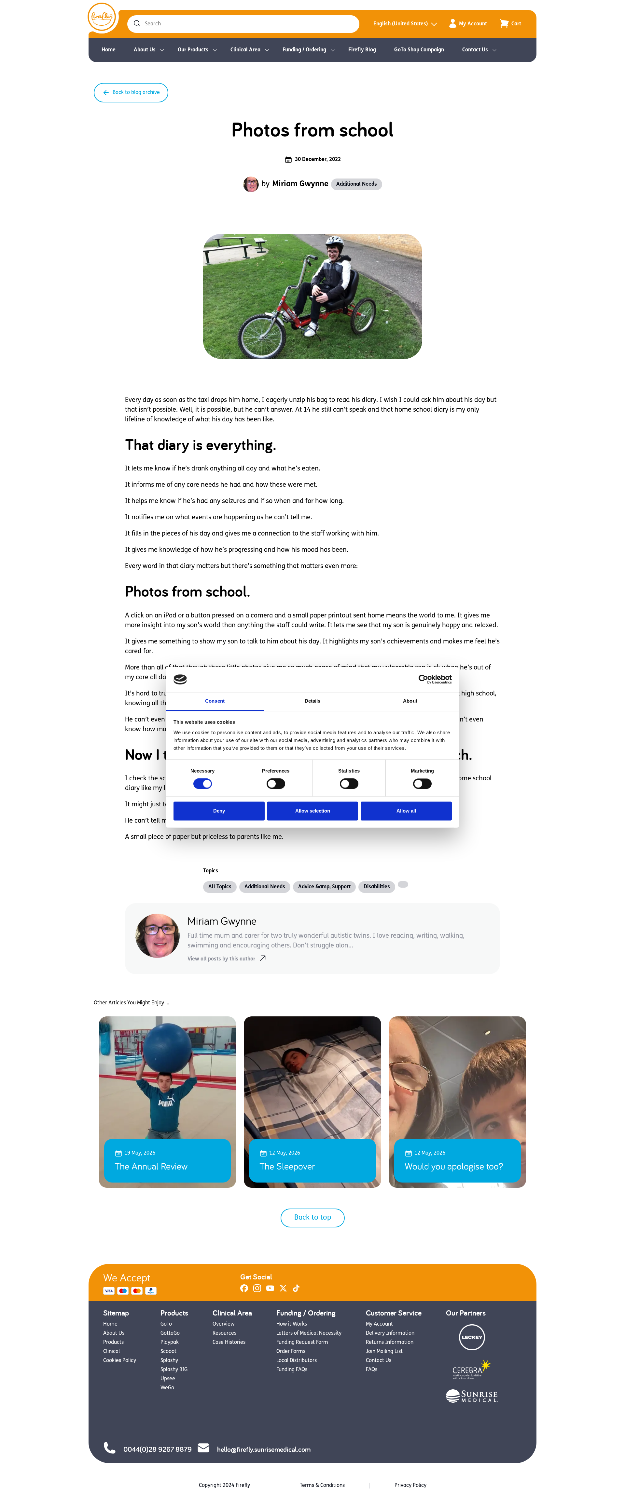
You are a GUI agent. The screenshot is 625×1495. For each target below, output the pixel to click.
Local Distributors (296, 1360)
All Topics (219, 887)
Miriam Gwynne (300, 184)
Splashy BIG (174, 1369)
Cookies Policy (119, 1360)
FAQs (371, 1369)
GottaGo (170, 1333)
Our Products (193, 50)
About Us (145, 50)
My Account (473, 24)
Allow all (406, 811)
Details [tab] (313, 701)
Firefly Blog (362, 50)
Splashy (169, 1360)
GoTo (166, 1324)
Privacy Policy (410, 1485)
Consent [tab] (215, 701)
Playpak (169, 1342)
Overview (223, 1324)
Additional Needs (356, 184)
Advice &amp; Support (324, 887)
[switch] (276, 784)
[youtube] (270, 1290)
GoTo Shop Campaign (419, 50)
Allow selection (312, 811)
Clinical (111, 1351)
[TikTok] (296, 1290)
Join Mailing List (384, 1351)
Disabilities (377, 887)
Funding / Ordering (304, 50)
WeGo (167, 1388)
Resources (224, 1333)
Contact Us (475, 50)
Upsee (167, 1379)
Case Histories (229, 1342)
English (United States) (400, 24)
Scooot (168, 1351)
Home (109, 50)
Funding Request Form (302, 1342)
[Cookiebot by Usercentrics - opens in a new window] (423, 679)
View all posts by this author (221, 959)
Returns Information (389, 1342)
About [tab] (410, 701)
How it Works (291, 1324)
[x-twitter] (283, 1290)
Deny (219, 811)
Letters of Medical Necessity (308, 1333)
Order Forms (290, 1351)
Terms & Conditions (322, 1485)
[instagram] (257, 1290)
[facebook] (244, 1290)
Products (113, 1342)
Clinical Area (245, 50)
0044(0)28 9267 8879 (157, 1449)
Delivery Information (390, 1333)
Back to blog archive (136, 92)
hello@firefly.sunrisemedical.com (264, 1449)
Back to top (312, 1218)
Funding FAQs (291, 1369)
